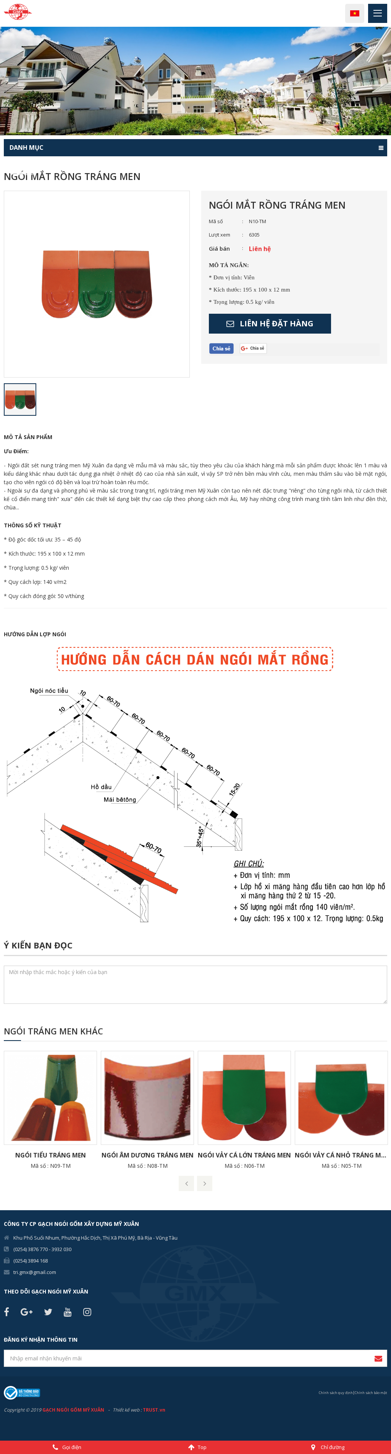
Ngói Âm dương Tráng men (148, 1155)
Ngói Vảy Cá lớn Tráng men (244, 1155)
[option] (195, 81)
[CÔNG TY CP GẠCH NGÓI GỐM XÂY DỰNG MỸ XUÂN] (18, 11)
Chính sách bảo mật (371, 1392)
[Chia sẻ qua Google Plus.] (256, 348)
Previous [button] (4, 81)
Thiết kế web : (127, 1410)
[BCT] (22, 1392)
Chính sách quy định (336, 1392)
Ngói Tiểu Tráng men (50, 1155)
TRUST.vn (154, 1410)
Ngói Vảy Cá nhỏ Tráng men (341, 1155)
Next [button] (387, 81)
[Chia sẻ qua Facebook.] (224, 348)
